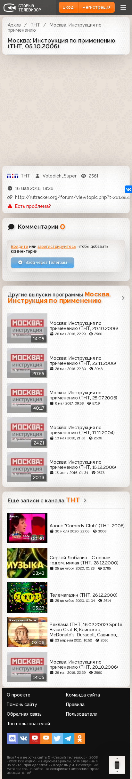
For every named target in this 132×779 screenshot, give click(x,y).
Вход (68, 7)
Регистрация (97, 7)
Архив (14, 25)
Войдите (19, 246)
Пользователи (81, 714)
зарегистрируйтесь (56, 246)
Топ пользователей (28, 723)
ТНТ (35, 25)
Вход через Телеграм (46, 262)
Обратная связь (24, 714)
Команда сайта (83, 694)
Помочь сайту (22, 704)
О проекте (18, 694)
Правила (75, 704)
